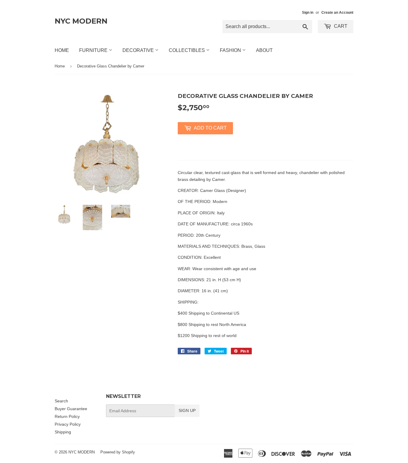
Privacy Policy (68, 424)
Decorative (138, 50)
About (264, 50)
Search (61, 401)
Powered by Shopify (117, 452)
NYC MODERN (81, 21)
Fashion (231, 50)
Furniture (94, 50)
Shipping (63, 432)
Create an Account (337, 12)
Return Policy (67, 416)
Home (62, 50)
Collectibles (187, 50)
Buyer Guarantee (71, 408)
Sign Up (187, 410)
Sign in (307, 12)
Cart (340, 26)
